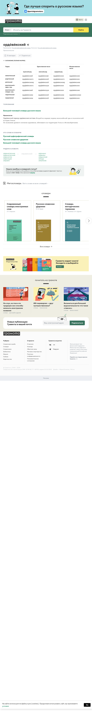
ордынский (43, 157)
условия (5, 706)
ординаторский (9, 155)
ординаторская (9, 153)
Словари (6, 346)
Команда (30, 346)
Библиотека (7, 351)
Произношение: (7, 48)
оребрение (42, 160)
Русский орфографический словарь (18, 136)
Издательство (7, 359)
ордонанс (42, 153)
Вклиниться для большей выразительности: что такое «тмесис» (76, 305)
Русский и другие (15, 313)
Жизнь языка (74, 310)
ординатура (7, 157)
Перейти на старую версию (78, 358)
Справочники (7, 349)
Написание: (34, 48)
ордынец (42, 155)
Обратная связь (32, 349)
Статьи (5, 313)
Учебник (5, 356)
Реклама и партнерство (34, 351)
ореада (41, 159)
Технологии (43, 308)
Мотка (72, 369)
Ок (87, 705)
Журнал (5, 354)
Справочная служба (9, 344)
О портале (30, 344)
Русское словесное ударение (15, 140)
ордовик (6, 160)
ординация (7, 159)
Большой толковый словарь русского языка (22, 111)
